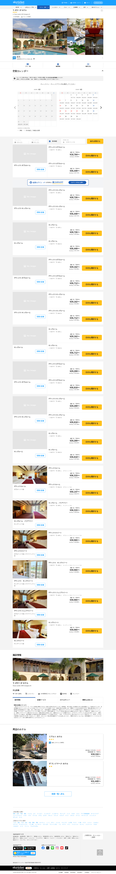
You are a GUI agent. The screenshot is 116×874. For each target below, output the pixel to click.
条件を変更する (95, 141)
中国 (21, 813)
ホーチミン (42, 822)
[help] (34, 58)
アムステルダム (34, 826)
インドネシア (47, 813)
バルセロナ (15, 826)
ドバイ (21, 826)
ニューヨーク (38, 824)
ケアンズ (15, 824)
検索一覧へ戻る (58, 794)
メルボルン (96, 822)
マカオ (73, 813)
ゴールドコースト (23, 824)
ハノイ (48, 822)
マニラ (74, 822)
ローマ (64, 824)
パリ (60, 824)
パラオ (24, 815)
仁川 (22, 822)
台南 (30, 822)
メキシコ (50, 815)
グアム (40, 815)
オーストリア (85, 815)
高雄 (33, 822)
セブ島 (70, 822)
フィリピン (39, 813)
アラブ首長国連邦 (85, 813)
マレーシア (62, 813)
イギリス (72, 815)
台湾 (18, 813)
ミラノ (68, 824)
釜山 (19, 822)
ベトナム (30, 813)
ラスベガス (45, 824)
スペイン (78, 815)
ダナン (52, 822)
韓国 (14, 813)
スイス (20, 817)
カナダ (44, 815)
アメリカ (35, 815)
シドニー (89, 822)
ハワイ (29, 815)
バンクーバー (89, 824)
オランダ (15, 817)
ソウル (14, 822)
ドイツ (67, 815)
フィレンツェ (75, 824)
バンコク (58, 822)
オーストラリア (95, 813)
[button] (94, 46)
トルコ (77, 813)
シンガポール (55, 813)
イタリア (61, 815)
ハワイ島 (31, 824)
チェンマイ (64, 822)
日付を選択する (92, 156)
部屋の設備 (40, 169)
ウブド (84, 822)
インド (68, 813)
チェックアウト (35, 140)
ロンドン (82, 824)
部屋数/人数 (66, 140)
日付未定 (54, 141)
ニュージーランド (17, 815)
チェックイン (18, 140)
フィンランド (93, 815)
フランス (56, 815)
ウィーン (27, 826)
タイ (34, 813)
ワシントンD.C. (53, 824)
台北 (26, 822)
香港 (25, 813)
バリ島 (79, 822)
